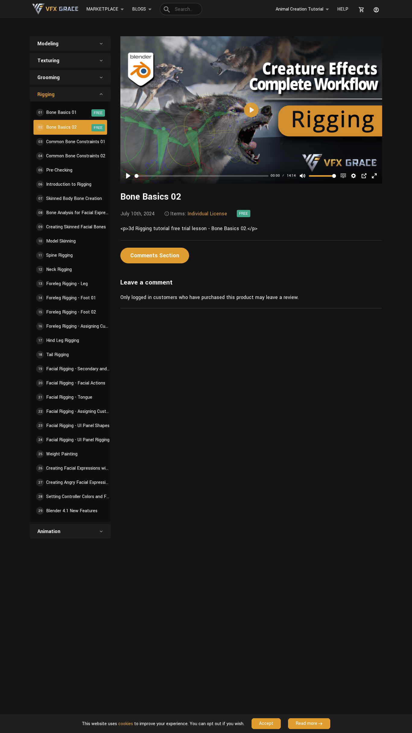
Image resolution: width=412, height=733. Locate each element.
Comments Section (154, 255)
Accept (266, 723)
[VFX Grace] (55, 9)
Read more (306, 723)
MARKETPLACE (102, 9)
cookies (125, 724)
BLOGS (139, 9)
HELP (342, 9)
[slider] (201, 176)
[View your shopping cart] (360, 10)
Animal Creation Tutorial (299, 9)
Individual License (207, 213)
